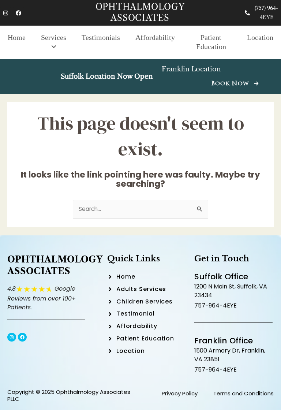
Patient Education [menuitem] (211, 42)
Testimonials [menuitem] (101, 37)
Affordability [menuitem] (155, 37)
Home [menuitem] (17, 37)
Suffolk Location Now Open (107, 76)
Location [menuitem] (260, 37)
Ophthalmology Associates (140, 12)
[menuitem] (53, 42)
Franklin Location (191, 69)
